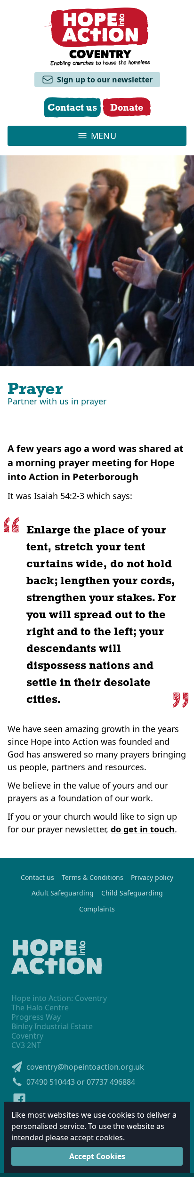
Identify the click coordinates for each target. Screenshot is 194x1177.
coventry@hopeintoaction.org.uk (85, 1067)
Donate (126, 107)
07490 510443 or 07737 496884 (80, 1082)
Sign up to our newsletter (105, 79)
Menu (104, 135)
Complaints (97, 909)
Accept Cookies (97, 1156)
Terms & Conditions (92, 877)
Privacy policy (152, 877)
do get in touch (143, 829)
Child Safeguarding (132, 893)
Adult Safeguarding (63, 893)
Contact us (37, 877)
